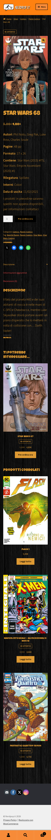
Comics (23, 19)
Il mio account (8, 835)
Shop (16, 19)
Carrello (39, 833)
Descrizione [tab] (9, 264)
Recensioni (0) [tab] (10, 281)
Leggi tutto (25, 561)
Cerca (25, 835)
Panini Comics (34, 19)
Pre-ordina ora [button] (25, 454)
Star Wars (37, 235)
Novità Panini (13, 235)
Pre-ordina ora (25, 218)
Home (9, 19)
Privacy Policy (10, 820)
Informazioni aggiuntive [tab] (15, 272)
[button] (43, 40)
